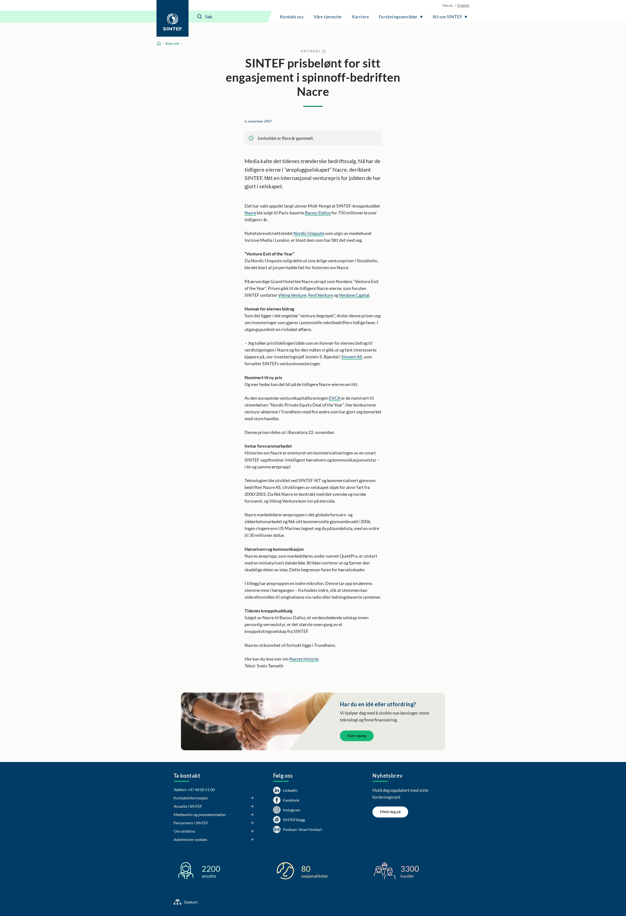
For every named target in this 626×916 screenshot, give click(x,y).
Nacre (250, 212)
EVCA (334, 398)
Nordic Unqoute (308, 233)
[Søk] (200, 17)
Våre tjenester (328, 16)
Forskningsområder (398, 16)
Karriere (360, 16)
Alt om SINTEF (447, 16)
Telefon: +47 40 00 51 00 (194, 789)
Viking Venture (292, 295)
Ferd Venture (320, 295)
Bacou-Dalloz (318, 212)
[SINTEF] (172, 18)
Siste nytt (172, 43)
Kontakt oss (292, 16)
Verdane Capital (354, 295)
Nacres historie (303, 659)
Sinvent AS (351, 356)
